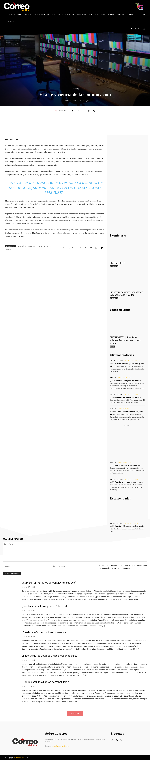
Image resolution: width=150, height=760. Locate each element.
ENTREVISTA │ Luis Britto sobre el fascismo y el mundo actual (125, 340)
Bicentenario (114, 266)
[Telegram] (94, 110)
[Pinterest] (83, 110)
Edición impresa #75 (44, 246)
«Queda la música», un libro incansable (125, 397)
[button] (144, 29)
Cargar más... (75, 713)
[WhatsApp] (88, 110)
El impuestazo (117, 263)
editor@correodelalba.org (60, 746)
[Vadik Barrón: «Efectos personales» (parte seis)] (127, 511)
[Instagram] (135, 29)
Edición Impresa (30, 246)
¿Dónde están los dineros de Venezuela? (125, 465)
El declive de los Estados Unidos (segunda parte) (50, 655)
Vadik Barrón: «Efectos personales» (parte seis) (49, 582)
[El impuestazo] (127, 251)
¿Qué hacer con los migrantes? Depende (125, 381)
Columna (20, 246)
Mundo (112, 346)
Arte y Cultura (116, 360)
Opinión (75, 89)
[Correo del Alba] (59, 100)
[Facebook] (132, 29)
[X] (139, 29)
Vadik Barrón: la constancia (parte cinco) (126, 482)
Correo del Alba (70, 101)
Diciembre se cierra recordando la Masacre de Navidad (126, 293)
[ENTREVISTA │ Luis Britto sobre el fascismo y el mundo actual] (127, 326)
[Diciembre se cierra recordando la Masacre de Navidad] (127, 280)
